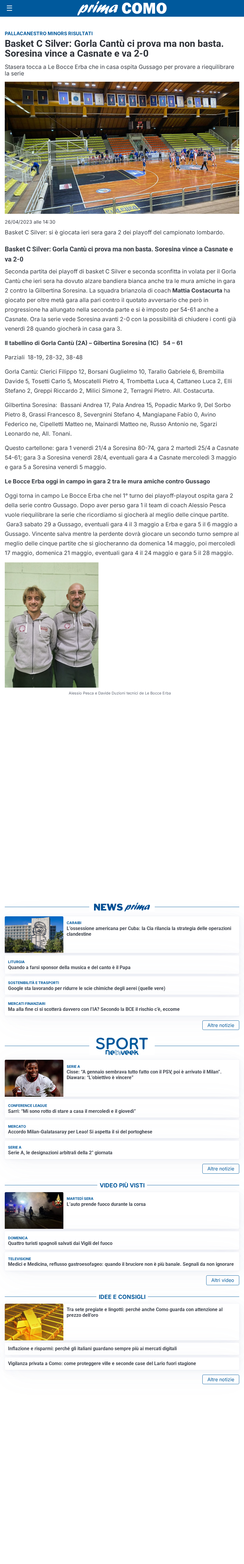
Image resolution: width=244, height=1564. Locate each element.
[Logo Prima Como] (122, 8)
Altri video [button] (222, 1280)
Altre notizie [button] (220, 1025)
